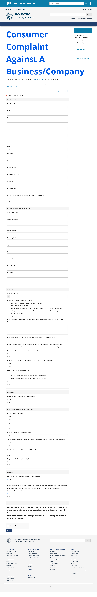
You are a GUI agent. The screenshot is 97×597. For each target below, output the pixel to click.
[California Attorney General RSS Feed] (81, 9)
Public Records (31, 562)
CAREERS (73, 559)
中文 (58, 91)
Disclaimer (64, 586)
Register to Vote (31, 577)
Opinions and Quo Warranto (12, 563)
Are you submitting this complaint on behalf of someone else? (26, 195)
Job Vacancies (74, 565)
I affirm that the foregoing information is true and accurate (25, 476)
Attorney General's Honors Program (79, 570)
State (9, 146)
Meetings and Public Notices (34, 557)
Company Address (12, 219)
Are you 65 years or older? (15, 413)
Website (9, 280)
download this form (37, 79)
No (10, 201)
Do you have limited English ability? (18, 459)
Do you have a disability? (14, 423)
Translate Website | (81, 18)
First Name (11, 104)
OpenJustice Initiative (33, 560)
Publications (31, 564)
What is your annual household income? (19, 432)
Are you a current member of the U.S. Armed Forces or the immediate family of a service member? (36, 439)
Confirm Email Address (14, 174)
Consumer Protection (11, 572)
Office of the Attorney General (29, 586)
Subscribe (87, 3)
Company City (11, 231)
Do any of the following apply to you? (18, 370)
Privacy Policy (48, 586)
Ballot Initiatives (31, 551)
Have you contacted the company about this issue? (22, 351)
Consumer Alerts (75, 551)
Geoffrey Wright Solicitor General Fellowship (78, 572)
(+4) (8, 160)
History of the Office (11, 553)
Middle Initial (11, 111)
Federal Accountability (54, 563)
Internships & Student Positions (78, 567)
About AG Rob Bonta (11, 551)
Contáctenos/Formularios (83, 58)
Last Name (11, 118)
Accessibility (40, 586)
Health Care (52, 565)
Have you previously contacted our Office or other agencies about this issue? (30, 360)
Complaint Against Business (82, 49)
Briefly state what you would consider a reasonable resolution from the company (32, 337)
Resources (50, 24)
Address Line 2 (11, 132)
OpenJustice (52, 569)
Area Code (10, 181)
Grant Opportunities (11, 576)
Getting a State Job (75, 561)
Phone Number (11, 188)
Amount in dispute (12, 293)
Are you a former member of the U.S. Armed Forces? (22, 449)
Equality (51, 561)
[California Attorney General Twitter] (85, 9)
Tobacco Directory (10, 578)
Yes (10, 198)
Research (8, 565)
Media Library (74, 555)
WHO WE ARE (10, 549)
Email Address (11, 167)
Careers (29, 24)
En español (51, 91)
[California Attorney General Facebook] (83, 9)
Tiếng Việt (65, 91)
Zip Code (10, 153)
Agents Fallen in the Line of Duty (35, 572)
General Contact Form (82, 54)
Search (89, 15)
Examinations (74, 563)
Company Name (12, 212)
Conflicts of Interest (32, 553)
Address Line (11, 125)
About (15, 24)
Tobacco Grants (9, 580)
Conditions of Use (57, 586)
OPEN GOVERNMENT (33, 549)
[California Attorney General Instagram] (88, 9)
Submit (9, 530)
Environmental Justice (54, 559)
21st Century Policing (54, 551)
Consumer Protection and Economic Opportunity (58, 556)
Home (8, 24)
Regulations (39, 24)
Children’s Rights (53, 553)
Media (22, 24)
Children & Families (10, 567)
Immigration (52, 567)
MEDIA (73, 549)
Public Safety (9, 561)
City (9, 139)
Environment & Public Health (12, 574)
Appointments (71, 24)
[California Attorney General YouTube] (91, 9)
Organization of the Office (12, 555)
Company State (11, 238)
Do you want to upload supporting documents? (22, 396)
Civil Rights (8, 570)
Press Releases (74, 553)
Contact (81, 24)
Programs (59, 24)
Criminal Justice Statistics (33, 555)
